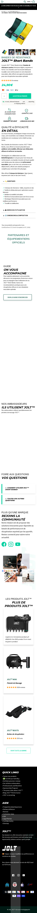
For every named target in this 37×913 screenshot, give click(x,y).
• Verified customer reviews (11, 781)
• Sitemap (5, 823)
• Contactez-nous (8, 814)
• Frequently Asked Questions (12, 807)
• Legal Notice (7, 819)
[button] (6, 80)
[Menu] (2, 1)
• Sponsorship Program (10, 788)
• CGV (4, 816)
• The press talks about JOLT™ (12, 790)
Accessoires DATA (13, 11)
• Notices (5, 812)
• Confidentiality (7, 821)
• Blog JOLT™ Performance (11, 793)
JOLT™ (13, 909)
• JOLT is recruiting (8, 795)
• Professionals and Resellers (12, 786)
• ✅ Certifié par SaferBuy (10, 779)
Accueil (3, 11)
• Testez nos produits (9, 776)
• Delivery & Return (8, 809)
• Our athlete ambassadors (11, 783)
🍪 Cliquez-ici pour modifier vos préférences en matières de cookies (18, 855)
